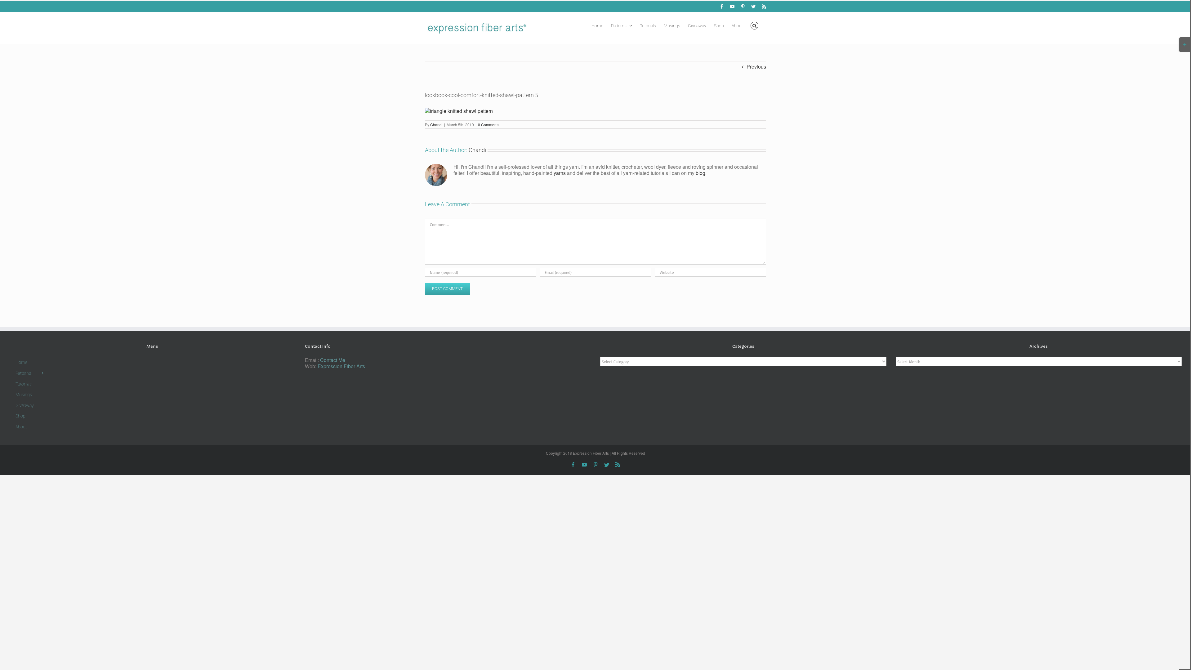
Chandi (436, 124)
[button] (754, 25)
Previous (756, 66)
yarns (560, 172)
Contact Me (332, 360)
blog (700, 172)
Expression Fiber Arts (341, 366)
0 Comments (488, 124)
